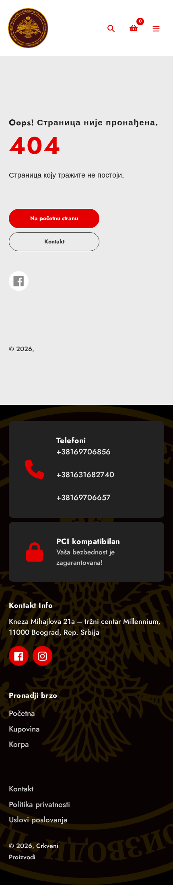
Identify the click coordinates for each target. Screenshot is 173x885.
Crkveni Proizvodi (61, 349)
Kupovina (24, 729)
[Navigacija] (156, 28)
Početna (22, 713)
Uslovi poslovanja (38, 819)
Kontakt (21, 788)
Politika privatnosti (39, 804)
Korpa (19, 744)
